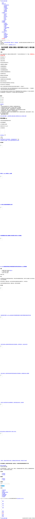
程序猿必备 (6, 34)
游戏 (2, 104)
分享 (3, 505)
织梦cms (5, 15)
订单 (3, 514)
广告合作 (3, 479)
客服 (3, 503)
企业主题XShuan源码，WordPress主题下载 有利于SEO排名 (9, 140)
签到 (3, 501)
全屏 (3, 507)
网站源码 (5, 7)
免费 (1, 104)
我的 (3, 515)
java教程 (5, 23)
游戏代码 (5, 11)
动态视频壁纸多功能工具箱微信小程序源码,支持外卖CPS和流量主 (11, 235)
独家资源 (3, 473)
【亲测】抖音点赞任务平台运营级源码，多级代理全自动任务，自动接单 (12, 402)
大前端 (5, 26)
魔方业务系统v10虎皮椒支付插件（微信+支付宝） (8, 431)
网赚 (4, 29)
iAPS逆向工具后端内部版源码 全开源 (6, 204)
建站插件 (5, 37)
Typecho (5, 19)
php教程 (5, 25)
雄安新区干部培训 (5, 492)
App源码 (5, 9)
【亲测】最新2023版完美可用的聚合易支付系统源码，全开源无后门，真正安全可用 (13, 344)
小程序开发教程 (6, 27)
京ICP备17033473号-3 (20, 498)
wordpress (5, 13)
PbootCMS (5, 16)
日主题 (3, 491)
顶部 (3, 516)
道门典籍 (3, 493)
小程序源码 (6, 8)
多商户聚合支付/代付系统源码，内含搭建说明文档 (8, 139)
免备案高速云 (4, 494)
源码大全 (12, 42)
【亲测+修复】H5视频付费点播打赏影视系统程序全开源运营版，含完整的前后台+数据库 (14, 373)
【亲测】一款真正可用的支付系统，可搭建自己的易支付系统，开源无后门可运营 (13, 460)
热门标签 (3, 474)
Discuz (5, 17)
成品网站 (5, 6)
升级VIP (11, 270)
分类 (3, 512)
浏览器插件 (6, 36)
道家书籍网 (4, 495)
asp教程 (5, 28)
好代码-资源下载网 (7, 42)
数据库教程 (6, 24)
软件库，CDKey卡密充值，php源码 (6, 173)
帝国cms (5, 14)
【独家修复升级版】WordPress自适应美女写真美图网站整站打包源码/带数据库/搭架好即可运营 (15, 315)
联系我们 (4, 465)
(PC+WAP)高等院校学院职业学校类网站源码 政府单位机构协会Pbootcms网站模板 (13, 266)
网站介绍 (1, 465)
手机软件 (5, 35)
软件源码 (5, 10)
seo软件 (5, 33)
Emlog (5, 18)
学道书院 (3, 496)
